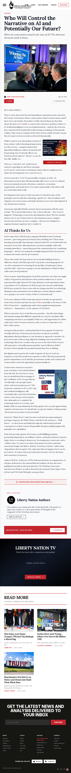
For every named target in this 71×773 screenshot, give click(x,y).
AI (21, 124)
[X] (58, 769)
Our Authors (6, 741)
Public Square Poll (59, 743)
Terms (4, 750)
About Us (5, 738)
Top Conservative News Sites (42, 739)
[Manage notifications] (67, 769)
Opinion (22, 741)
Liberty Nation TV (42, 742)
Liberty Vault (40, 747)
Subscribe (58, 722)
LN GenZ (39, 750)
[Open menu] (4, 5)
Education (22, 748)
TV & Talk (22, 745)
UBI (38, 302)
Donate (56, 741)
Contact (5, 743)
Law (21, 750)
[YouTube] (64, 769)
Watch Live (40, 745)
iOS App (56, 745)
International (40, 752)
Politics (22, 738)
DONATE (54, 5)
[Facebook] (61, 769)
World (21, 743)
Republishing (6, 745)
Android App (57, 748)
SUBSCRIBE (63, 5)
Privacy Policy (7, 748)
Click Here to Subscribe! (54, 162)
